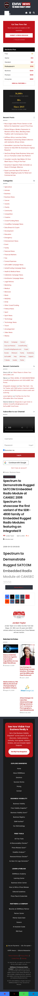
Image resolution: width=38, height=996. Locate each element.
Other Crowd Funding (11, 305)
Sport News (8, 315)
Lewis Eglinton (8, 396)
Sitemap (24, 958)
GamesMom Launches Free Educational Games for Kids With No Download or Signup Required (19, 148)
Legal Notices (9, 281)
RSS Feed (19, 931)
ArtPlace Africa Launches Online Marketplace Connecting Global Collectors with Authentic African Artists (18, 139)
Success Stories (19, 782)
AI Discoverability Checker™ (19, 843)
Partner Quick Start (19, 918)
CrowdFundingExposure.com (12, 349)
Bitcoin (6, 342)
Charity (6, 207)
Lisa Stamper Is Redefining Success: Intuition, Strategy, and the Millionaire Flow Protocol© (27, 671)
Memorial (7, 292)
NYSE (6, 302)
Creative (7, 217)
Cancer (6, 200)
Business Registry (19, 817)
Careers (19, 922)
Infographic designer (10, 386)
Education (7, 234)
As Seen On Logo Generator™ (19, 861)
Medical (7, 288)
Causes (7, 204)
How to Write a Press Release (19, 887)
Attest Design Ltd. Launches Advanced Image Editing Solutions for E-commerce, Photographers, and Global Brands (27, 704)
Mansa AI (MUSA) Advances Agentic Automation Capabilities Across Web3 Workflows (10, 659)
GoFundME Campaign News (13, 265)
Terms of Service (13, 955)
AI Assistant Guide (19, 927)
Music (6, 295)
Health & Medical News (12, 271)
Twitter (22, 360)
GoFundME (7, 356)
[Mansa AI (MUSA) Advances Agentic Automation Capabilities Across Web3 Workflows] (10, 648)
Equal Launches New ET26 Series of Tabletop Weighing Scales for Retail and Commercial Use (17, 173)
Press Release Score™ (19, 847)
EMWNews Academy (19, 874)
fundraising (30, 353)
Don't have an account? (19, 468)
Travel (6, 325)
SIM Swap (23, 356)
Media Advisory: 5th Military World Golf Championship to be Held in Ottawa (10, 685)
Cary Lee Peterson (9, 345)
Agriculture (8, 187)
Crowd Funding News (11, 221)
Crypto (26, 349)
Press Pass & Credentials (19, 896)
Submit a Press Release (19, 35)
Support (30, 356)
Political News (9, 309)
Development (9, 231)
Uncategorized (9, 329)
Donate (6, 353)
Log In (19, 455)
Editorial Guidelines (19, 891)
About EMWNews (19, 773)
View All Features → (19, 83)
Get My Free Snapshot (19, 751)
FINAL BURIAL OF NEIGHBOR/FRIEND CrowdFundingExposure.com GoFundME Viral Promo (19, 380)
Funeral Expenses (10, 261)
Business (7, 193)
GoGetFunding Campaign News (15, 268)
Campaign (14, 342)
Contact (19, 791)
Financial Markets (10, 254)
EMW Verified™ (19, 821)
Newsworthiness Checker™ (19, 856)
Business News (15, 472)
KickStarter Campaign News (14, 278)
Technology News (10, 322)
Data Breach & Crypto (11, 227)
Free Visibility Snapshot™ (19, 808)
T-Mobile (7, 360)
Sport (6, 312)
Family (6, 248)
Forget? (31, 445)
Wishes (6, 336)
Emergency (8, 237)
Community (8, 210)
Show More (18, 587)
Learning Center (19, 878)
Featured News (9, 251)
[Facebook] (7, 597)
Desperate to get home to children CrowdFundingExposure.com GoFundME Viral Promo (17, 404)
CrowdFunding (22, 345)
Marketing (7, 285)
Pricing (19, 786)
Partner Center (19, 913)
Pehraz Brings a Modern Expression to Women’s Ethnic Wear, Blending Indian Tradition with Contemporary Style (17, 132)
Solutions (19, 777)
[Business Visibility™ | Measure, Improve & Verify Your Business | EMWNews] (19, 5)
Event (6, 244)
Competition (8, 214)
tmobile (15, 360)
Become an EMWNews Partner (19, 909)
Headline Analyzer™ (19, 852)
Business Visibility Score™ (19, 812)
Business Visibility (19, 803)
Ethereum (14, 353)
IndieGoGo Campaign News (13, 275)
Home (6, 472)
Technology (8, 319)
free (5, 258)
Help (15, 356)
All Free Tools (19, 839)
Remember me (9, 450)
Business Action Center (19, 883)
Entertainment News (11, 241)
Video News (8, 332)
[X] (12, 597)
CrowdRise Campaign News (13, 224)
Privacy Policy (24, 955)
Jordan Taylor (10, 536)
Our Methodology (19, 826)
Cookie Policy (16, 958)
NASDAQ (7, 298)
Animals (7, 190)
